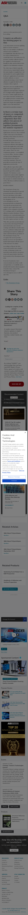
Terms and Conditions (13, 461)
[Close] (25, 432)
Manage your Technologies (14, 476)
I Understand (14, 480)
